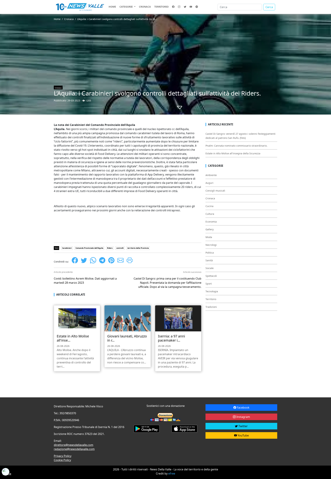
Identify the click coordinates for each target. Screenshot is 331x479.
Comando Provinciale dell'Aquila (89, 248)
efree (171, 473)
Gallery (209, 229)
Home (112, 6)
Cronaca (145, 6)
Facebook (242, 407)
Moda (208, 237)
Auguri (209, 182)
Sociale (209, 268)
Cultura (209, 213)
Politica (209, 252)
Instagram (243, 417)
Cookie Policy (62, 460)
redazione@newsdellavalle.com (74, 449)
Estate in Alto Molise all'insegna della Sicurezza (232, 153)
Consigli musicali (215, 190)
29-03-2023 (73, 100)
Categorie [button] (126, 6)
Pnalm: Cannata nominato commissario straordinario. (236, 145)
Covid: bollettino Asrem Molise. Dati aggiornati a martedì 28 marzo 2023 (85, 281)
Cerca (269, 7)
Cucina (209, 206)
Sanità (209, 260)
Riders (110, 248)
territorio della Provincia (138, 248)
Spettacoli (211, 275)
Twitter (243, 426)
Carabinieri (67, 248)
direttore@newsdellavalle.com (73, 445)
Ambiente (211, 175)
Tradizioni (211, 306)
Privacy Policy (62, 456)
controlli (120, 248)
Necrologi (211, 244)
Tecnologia (211, 291)
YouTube (243, 435)
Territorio (161, 6)
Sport (208, 283)
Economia (211, 221)
